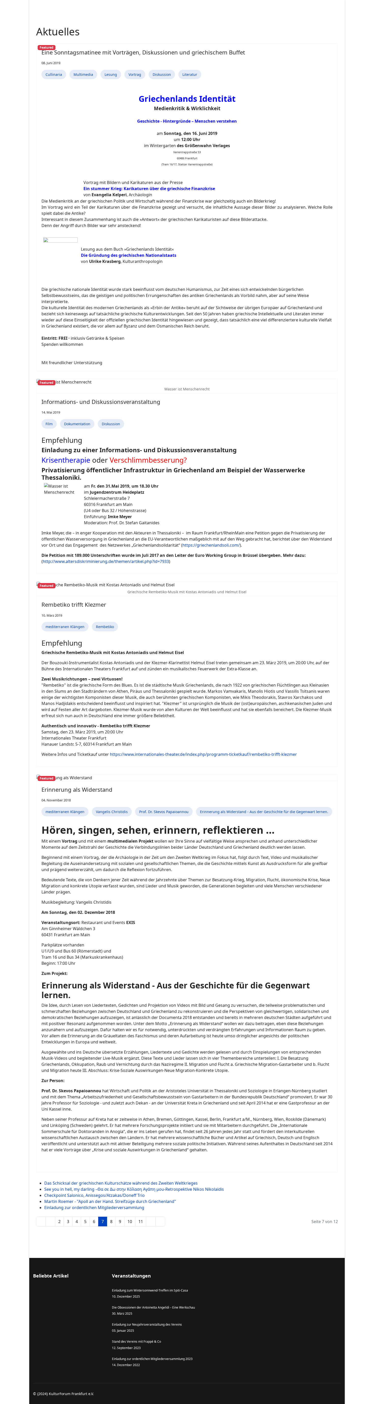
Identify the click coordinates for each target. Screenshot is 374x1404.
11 (140, 1221)
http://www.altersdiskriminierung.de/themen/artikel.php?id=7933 (106, 561)
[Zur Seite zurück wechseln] (50, 1221)
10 (129, 1221)
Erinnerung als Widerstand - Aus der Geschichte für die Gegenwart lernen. (264, 811)
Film (49, 423)
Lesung (111, 74)
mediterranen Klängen (65, 626)
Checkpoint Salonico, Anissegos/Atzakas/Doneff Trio (94, 1195)
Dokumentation (77, 423)
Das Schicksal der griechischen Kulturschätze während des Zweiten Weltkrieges (121, 1183)
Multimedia (83, 74)
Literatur (189, 74)
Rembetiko (105, 626)
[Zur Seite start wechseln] (41, 1221)
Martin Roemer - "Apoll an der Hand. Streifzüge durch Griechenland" (110, 1201)
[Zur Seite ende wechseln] (160, 1221)
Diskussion (162, 74)
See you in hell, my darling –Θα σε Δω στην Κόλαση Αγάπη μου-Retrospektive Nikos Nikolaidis (134, 1189)
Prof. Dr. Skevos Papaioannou (164, 811)
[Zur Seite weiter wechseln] (151, 1221)
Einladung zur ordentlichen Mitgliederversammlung (94, 1207)
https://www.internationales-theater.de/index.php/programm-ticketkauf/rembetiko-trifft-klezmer (203, 754)
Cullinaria (54, 74)
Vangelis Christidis (112, 811)
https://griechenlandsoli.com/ (211, 545)
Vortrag (134, 74)
